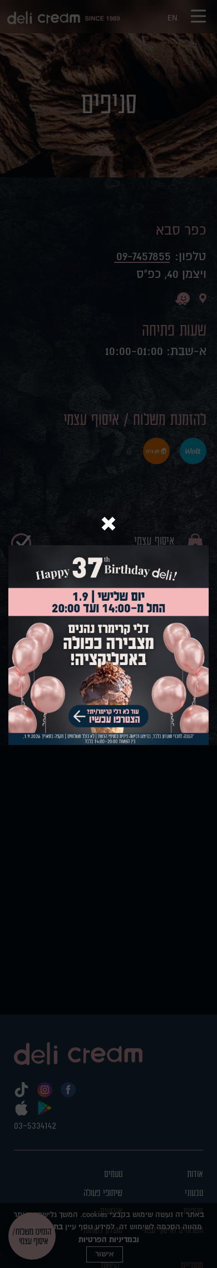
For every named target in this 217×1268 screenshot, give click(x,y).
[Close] (108, 525)
